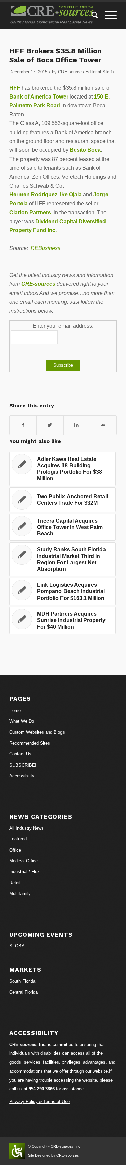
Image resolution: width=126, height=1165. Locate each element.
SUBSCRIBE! (22, 765)
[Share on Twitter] (50, 425)
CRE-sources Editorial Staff (85, 71)
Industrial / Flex (24, 871)
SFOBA (17, 945)
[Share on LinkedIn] (77, 425)
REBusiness (45, 248)
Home (15, 710)
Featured (18, 838)
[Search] (91, 15)
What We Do (21, 721)
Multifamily (20, 893)
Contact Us (20, 753)
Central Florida (23, 992)
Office (15, 850)
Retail (14, 882)
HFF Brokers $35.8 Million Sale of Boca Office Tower (55, 55)
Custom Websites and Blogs (37, 732)
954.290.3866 (42, 1088)
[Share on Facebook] (23, 425)
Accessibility (21, 775)
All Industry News (26, 828)
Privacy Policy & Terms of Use (39, 1101)
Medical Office (23, 860)
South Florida (22, 981)
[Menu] (107, 15)
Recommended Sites (29, 743)
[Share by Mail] (103, 425)
